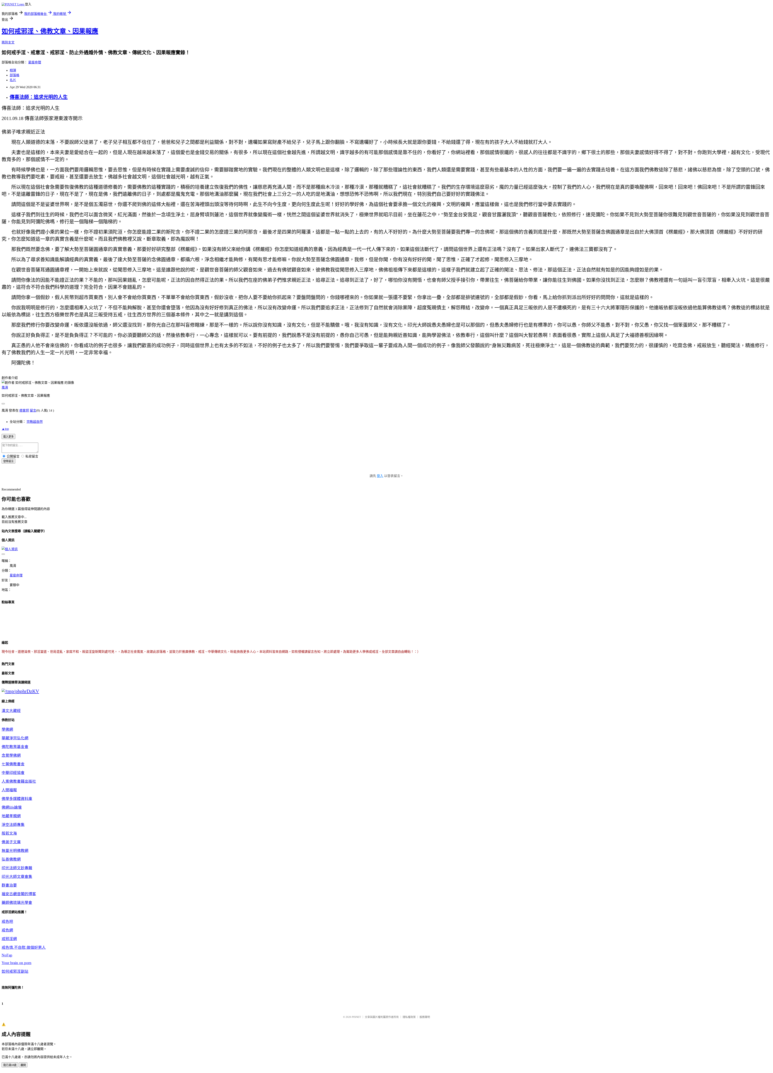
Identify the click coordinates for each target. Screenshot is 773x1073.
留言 (33, 410)
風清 (5, 387)
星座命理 (34, 62)
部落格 (14, 75)
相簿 (13, 70)
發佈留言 (8, 461)
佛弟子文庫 (11, 842)
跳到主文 (8, 42)
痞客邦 (24, 410)
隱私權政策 (409, 1016)
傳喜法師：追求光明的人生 (39, 97)
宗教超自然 (35, 421)
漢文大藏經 (11, 711)
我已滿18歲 (10, 1065)
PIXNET (356, 1016)
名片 (13, 80)
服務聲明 (425, 1016)
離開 (23, 1065)
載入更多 (8, 436)
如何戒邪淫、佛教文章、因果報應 (50, 31)
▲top (5, 428)
